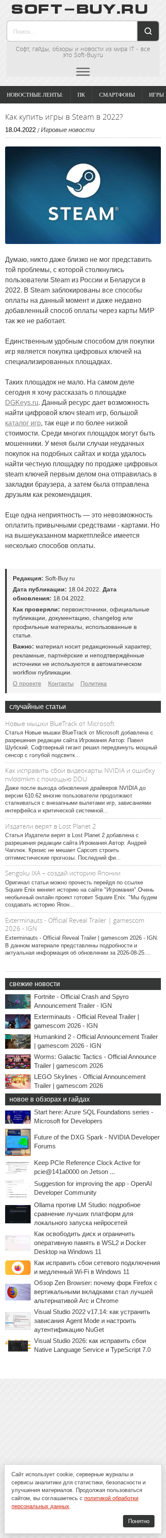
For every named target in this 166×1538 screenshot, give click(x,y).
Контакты (61, 683)
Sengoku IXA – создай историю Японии (62, 873)
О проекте (27, 683)
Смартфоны (117, 95)
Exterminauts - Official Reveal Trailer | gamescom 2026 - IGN (74, 924)
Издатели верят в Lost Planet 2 (50, 826)
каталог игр (23, 423)
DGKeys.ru (21, 402)
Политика (93, 683)
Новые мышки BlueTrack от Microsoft (59, 723)
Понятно (138, 1521)
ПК (81, 95)
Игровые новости (67, 129)
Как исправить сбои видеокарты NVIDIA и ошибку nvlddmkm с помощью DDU (80, 774)
